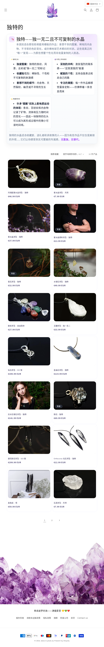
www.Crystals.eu (47, 641)
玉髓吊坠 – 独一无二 (62, 326)
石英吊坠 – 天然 (60, 503)
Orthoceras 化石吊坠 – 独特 (65, 459)
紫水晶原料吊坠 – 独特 (63, 237)
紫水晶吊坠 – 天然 (61, 193)
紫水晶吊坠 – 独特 (15, 237)
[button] (6, 10)
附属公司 (64, 618)
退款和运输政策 (33, 618)
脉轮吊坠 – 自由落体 (16, 326)
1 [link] (44, 520)
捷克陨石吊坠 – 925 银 (17, 459)
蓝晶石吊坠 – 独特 (61, 370)
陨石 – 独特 (58, 414)
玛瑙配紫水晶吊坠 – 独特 (18, 193)
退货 (73, 618)
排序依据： (55, 154)
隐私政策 (47, 618)
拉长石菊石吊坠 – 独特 (17, 414)
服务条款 (20, 618)
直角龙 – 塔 (12, 503)
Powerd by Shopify (62, 641)
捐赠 (56, 618)
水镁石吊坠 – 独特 (61, 282)
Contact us (82, 618)
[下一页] (59, 520)
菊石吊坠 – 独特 (14, 282)
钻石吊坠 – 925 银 (15, 370)
